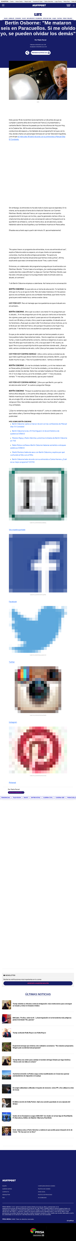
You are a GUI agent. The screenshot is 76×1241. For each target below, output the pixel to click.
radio (26, 797)
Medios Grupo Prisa (38, 1235)
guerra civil (48, 797)
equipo (4, 1186)
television (17, 797)
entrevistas (35, 797)
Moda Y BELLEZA (67, 18)
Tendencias (5, 797)
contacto (5, 1191)
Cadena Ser (60, 797)
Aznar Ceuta (19, 1)
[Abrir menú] (3, 5)
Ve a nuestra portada (17, 530)
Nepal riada (28, 1)
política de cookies (44, 1189)
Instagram (13, 722)
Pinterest (12, 782)
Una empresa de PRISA (38, 1230)
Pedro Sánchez (49, 1)
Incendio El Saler (38, 1)
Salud (6, 18)
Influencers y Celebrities (34, 18)
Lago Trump (58, 1)
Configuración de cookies (46, 1186)
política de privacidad (45, 1194)
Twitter (12, 662)
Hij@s (54, 18)
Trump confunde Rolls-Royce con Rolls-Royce (29, 1033)
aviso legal (41, 1191)
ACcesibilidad (42, 1197)
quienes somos (7, 1189)
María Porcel (41, 40)
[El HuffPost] (39, 5)
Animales (11, 18)
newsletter (6, 1194)
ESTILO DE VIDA (47, 18)
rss (3, 1197)
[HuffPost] (9, 1180)
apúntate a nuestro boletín (38, 983)
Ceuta (12, 1)
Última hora (68, 5)
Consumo (18, 18)
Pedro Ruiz (67, 1)
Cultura (59, 18)
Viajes (24, 18)
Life (38, 15)
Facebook (13, 602)
